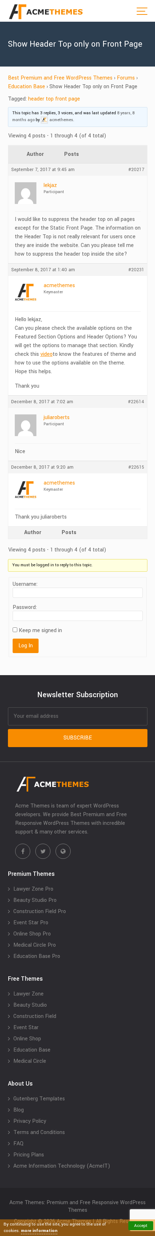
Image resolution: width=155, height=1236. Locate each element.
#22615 (136, 467)
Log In (25, 645)
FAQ (18, 1143)
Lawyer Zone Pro (33, 889)
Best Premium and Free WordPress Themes (60, 78)
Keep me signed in (40, 630)
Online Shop (27, 1039)
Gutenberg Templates (39, 1099)
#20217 (136, 169)
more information (39, 1231)
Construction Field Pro (39, 911)
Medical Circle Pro (34, 945)
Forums (126, 78)
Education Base (26, 86)
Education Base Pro (36, 956)
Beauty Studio (30, 1005)
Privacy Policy (29, 1121)
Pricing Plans (28, 1155)
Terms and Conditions (39, 1132)
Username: (25, 584)
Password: (25, 607)
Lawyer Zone (28, 994)
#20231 (136, 270)
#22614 (136, 401)
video (46, 354)
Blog (18, 1110)
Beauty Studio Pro (35, 900)
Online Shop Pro (32, 934)
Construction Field (34, 1016)
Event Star (26, 1027)
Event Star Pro (30, 922)
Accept (140, 1226)
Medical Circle (29, 1061)
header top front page (54, 99)
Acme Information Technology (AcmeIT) (61, 1166)
